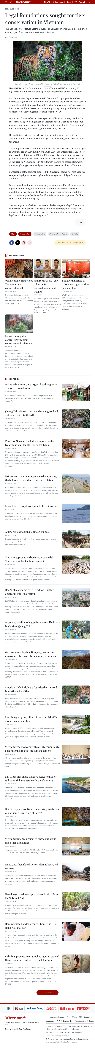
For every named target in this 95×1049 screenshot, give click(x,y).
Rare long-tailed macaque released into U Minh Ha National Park (32, 896)
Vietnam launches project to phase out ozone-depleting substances (31, 840)
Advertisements (80, 1021)
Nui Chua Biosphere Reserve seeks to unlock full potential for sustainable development (30, 778)
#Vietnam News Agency (58, 234)
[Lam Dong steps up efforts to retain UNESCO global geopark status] (76, 724)
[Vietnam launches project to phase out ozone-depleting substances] (76, 846)
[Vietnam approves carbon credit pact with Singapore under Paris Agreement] (76, 564)
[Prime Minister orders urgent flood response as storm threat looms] (76, 392)
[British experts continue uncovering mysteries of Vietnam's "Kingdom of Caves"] (76, 816)
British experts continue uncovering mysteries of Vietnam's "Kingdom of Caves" (32, 811)
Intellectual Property (57, 1017)
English (55, 2)
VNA (58, 1021)
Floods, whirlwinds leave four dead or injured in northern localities (31, 689)
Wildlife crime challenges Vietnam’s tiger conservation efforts (19, 284)
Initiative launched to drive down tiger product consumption (75, 284)
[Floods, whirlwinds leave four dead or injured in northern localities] (76, 695)
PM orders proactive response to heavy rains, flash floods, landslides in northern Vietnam (31, 478)
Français (62, 2)
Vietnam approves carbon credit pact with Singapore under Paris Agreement (29, 559)
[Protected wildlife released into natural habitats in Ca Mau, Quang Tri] (76, 630)
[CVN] (43, 1008)
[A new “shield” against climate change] (76, 539)
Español (70, 2)
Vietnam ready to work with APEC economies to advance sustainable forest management (32, 748)
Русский (82, 2)
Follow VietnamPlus (64, 242)
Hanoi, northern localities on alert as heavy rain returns (32, 866)
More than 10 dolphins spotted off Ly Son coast (31, 506)
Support (87, 1017)
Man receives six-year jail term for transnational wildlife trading (46, 286)
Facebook (11, 242)
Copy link (29, 242)
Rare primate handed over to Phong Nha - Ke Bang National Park (31, 925)
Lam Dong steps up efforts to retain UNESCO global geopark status (31, 719)
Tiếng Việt (47, 2)
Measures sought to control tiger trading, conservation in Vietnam (18, 339)
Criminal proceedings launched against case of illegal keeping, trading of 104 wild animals (32, 958)
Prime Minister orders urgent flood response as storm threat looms (31, 386)
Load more (47, 992)
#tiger (13, 234)
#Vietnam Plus (39, 234)
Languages (50, 1021)
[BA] (75, 1008)
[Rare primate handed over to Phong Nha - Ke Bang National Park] (76, 931)
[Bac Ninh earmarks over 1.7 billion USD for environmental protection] (76, 597)
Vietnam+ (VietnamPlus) (23, 2)
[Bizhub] (10, 1008)
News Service (67, 1021)
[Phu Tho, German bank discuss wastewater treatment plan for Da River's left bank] (76, 448)
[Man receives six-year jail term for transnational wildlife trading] (47, 268)
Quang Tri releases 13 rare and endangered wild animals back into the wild (32, 413)
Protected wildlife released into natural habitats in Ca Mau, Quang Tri (32, 624)
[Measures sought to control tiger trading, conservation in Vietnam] (19, 323)
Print (23, 242)
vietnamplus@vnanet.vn (60, 1035)
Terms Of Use (72, 1017)
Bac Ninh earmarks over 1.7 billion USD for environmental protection (29, 591)
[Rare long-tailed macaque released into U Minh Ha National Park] (76, 901)
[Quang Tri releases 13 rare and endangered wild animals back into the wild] (76, 418)
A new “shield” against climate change (27, 531)
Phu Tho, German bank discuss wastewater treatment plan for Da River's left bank (29, 443)
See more (14, 379)
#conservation (25, 234)
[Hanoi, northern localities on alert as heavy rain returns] (76, 872)
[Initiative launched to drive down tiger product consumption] (76, 268)
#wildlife (75, 234)
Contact (91, 1021)
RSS (80, 1017)
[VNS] (26, 1008)
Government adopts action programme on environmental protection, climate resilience (31, 654)
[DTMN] (58, 1008)
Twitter (17, 242)
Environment (12, 9)
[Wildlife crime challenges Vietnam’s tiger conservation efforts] (19, 268)
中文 (75, 2)
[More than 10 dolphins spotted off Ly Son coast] (76, 513)
